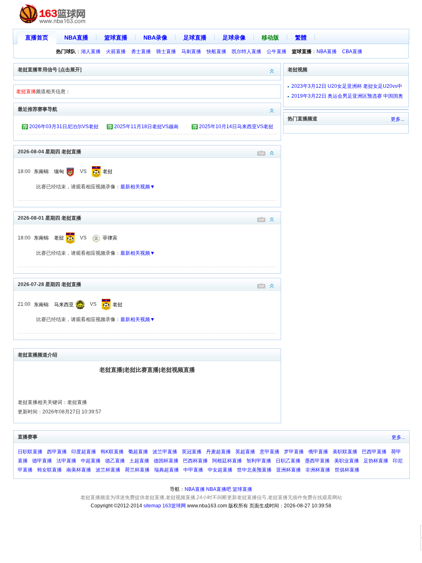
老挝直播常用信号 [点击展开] (50, 70)
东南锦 (41, 171)
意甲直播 (269, 452)
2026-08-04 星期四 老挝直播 (49, 152)
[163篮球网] (52, 14)
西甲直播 (57, 452)
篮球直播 (115, 37)
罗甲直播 (294, 452)
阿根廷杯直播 (227, 461)
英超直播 (245, 452)
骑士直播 (166, 51)
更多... (397, 119)
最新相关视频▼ (137, 187)
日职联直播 (30, 452)
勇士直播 (141, 51)
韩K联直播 (112, 452)
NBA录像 (155, 37)
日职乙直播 (288, 461)
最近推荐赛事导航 (37, 109)
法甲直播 (66, 461)
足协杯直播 (375, 461)
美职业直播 (346, 461)
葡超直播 (138, 452)
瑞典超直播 (166, 470)
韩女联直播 (49, 470)
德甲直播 (42, 461)
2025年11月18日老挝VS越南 (146, 126)
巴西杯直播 (195, 461)
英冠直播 (192, 452)
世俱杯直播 (347, 470)
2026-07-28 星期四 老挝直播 (49, 284)
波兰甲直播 (164, 452)
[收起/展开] (272, 153)
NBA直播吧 (218, 489)
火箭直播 (116, 51)
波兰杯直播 (108, 470)
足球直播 (194, 37)
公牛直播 (276, 51)
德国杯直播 (166, 461)
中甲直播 (193, 470)
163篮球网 (174, 506)
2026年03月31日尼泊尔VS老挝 (63, 126)
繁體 (301, 37)
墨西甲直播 (317, 461)
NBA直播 (76, 37)
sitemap (152, 506)
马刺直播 (191, 51)
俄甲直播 (318, 452)
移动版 (270, 37)
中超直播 (91, 461)
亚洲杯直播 (288, 470)
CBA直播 (352, 51)
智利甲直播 (258, 461)
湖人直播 (91, 51)
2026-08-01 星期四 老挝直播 (49, 218)
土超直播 (139, 461)
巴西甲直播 (374, 452)
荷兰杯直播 (137, 470)
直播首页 (36, 37)
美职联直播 (345, 452)
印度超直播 (83, 452)
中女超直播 (220, 470)
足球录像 (234, 37)
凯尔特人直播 (246, 51)
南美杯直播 (78, 470)
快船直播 (216, 51)
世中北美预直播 (254, 470)
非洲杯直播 (317, 470)
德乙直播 (115, 461)
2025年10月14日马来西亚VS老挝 (236, 126)
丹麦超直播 (218, 452)
